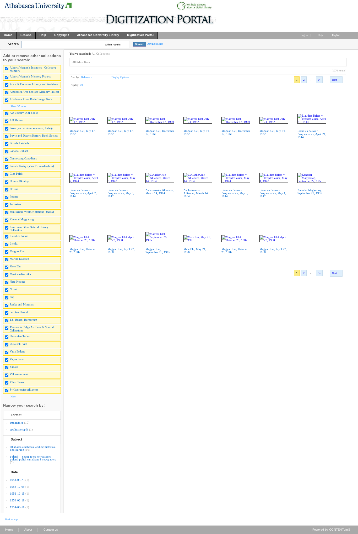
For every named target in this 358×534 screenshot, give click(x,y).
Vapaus (14, 366)
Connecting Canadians (23, 158)
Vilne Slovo (17, 381)
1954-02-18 (17, 500)
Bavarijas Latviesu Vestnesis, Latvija (31, 127)
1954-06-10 (17, 507)
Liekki (14, 243)
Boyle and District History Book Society (34, 135)
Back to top (11, 519)
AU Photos (16, 120)
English (336, 35)
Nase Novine (17, 281)
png (12, 296)
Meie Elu (15, 266)
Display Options (120, 77)
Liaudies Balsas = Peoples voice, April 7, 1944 (83, 193)
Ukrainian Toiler (20, 336)
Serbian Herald (19, 312)
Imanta (14, 196)
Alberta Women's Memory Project (30, 76)
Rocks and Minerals (22, 304)
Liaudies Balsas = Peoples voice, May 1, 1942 (272, 193)
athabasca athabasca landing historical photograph (33, 448)
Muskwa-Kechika (20, 274)
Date (14, 472)
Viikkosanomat (19, 374)
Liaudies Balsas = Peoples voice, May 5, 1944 (234, 193)
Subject (16, 439)
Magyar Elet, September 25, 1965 (157, 250)
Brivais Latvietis (19, 143)
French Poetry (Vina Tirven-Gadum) (32, 166)
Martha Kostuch (19, 258)
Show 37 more (18, 106)
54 (319, 79)
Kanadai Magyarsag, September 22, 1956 (309, 191)
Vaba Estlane (17, 351)
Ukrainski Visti (19, 343)
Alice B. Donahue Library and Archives (34, 84)
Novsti (14, 289)
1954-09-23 (17, 479)
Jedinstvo (15, 204)
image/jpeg (16, 422)
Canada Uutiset (19, 150)
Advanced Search (155, 43)
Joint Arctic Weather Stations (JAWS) (32, 211)
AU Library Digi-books (24, 112)
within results (113, 44)
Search (13, 44)
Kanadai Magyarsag (22, 219)
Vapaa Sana (17, 359)
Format (16, 415)
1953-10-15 (17, 493)
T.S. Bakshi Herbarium (23, 319)
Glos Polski (16, 173)
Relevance (86, 77)
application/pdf (19, 429)
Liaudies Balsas (19, 235)
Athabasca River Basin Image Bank (31, 99)
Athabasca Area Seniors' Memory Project (34, 91)
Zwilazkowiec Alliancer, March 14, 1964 (196, 193)
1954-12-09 (17, 486)
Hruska (14, 188)
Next (334, 80)
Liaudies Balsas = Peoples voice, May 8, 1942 (120, 193)
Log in (304, 35)
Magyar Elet (17, 251)
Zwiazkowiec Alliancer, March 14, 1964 (159, 191)
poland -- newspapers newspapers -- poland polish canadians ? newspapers (33, 458)
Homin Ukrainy (19, 181)
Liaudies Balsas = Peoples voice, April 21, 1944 (311, 134)
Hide (12, 396)
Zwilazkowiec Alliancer (24, 389)
